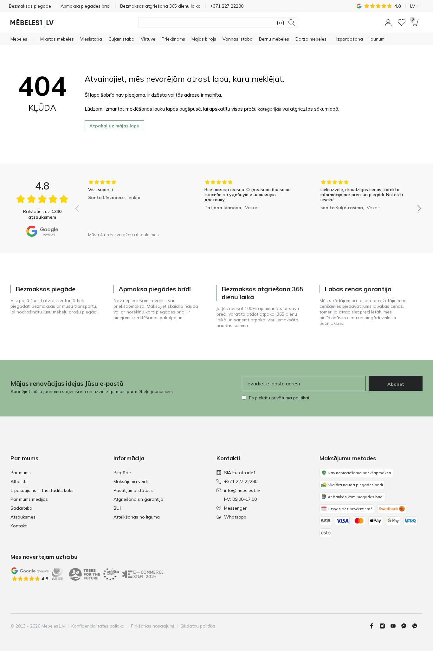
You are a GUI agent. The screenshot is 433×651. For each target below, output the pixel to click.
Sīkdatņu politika (197, 626)
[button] (388, 22)
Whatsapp (235, 517)
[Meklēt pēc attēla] (280, 22)
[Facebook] (374, 626)
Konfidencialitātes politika (98, 626)
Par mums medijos (29, 499)
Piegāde (122, 472)
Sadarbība (21, 508)
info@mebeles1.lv (242, 490)
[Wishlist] (402, 22)
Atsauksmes (23, 517)
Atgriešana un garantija (138, 499)
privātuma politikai (290, 398)
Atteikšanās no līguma (136, 517)
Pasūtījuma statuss (133, 490)
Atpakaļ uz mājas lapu (114, 126)
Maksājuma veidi (130, 481)
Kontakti (19, 526)
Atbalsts (19, 481)
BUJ (117, 508)
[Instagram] (384, 626)
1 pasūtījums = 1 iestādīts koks (42, 490)
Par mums (20, 472)
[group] (132, 204)
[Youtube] (395, 626)
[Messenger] (406, 626)
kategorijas (269, 109)
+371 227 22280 (240, 481)
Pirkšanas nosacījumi (152, 626)
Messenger (235, 508)
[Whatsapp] (417, 626)
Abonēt (395, 384)
